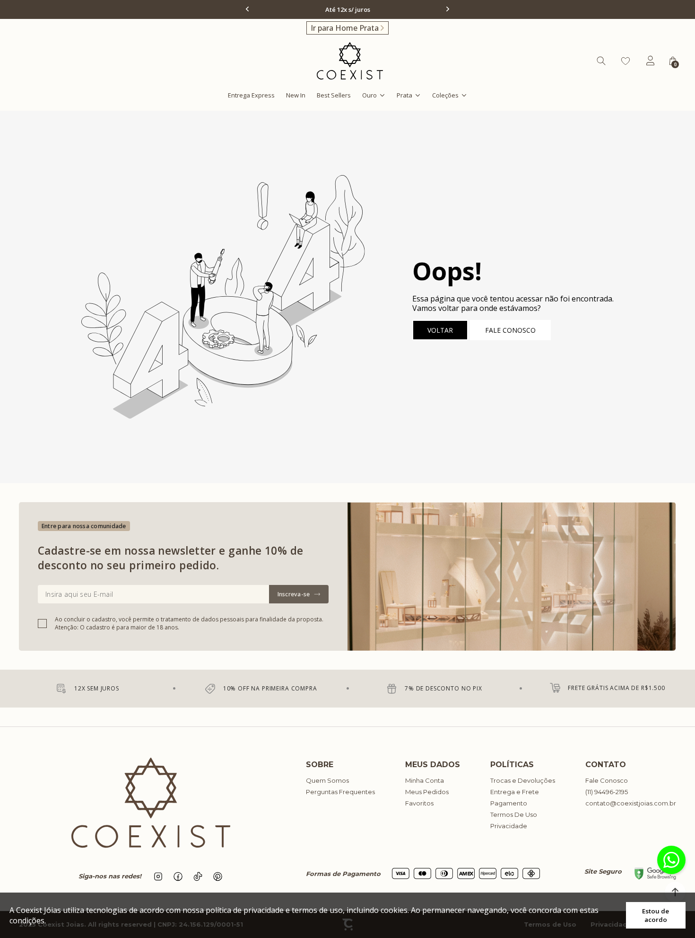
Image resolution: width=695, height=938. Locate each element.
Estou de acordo (655, 915)
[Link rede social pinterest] (218, 876)
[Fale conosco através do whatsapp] (671, 860)
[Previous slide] (248, 9)
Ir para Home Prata (345, 28)
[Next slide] (447, 9)
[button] (675, 892)
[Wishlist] (625, 61)
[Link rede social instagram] (158, 876)
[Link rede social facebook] (178, 876)
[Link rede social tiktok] (198, 876)
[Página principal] (350, 61)
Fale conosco (510, 330)
